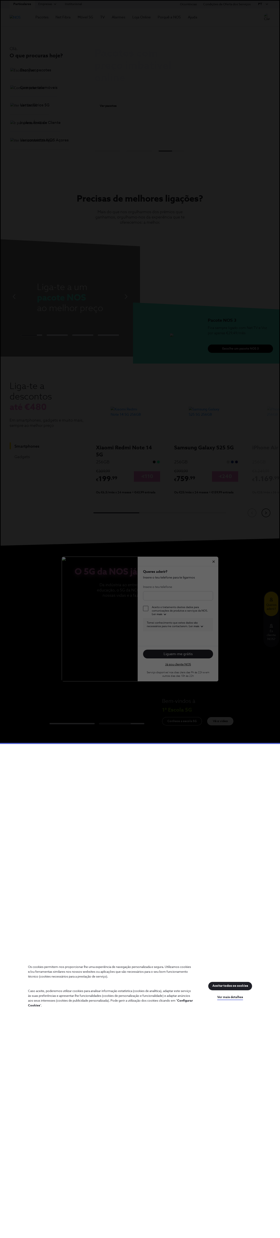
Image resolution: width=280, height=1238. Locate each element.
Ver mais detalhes (230, 997)
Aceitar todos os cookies (230, 985)
